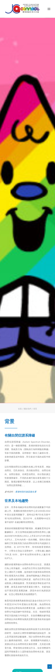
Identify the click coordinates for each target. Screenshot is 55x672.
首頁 (20, 409)
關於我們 (27, 409)
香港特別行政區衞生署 (25, 491)
